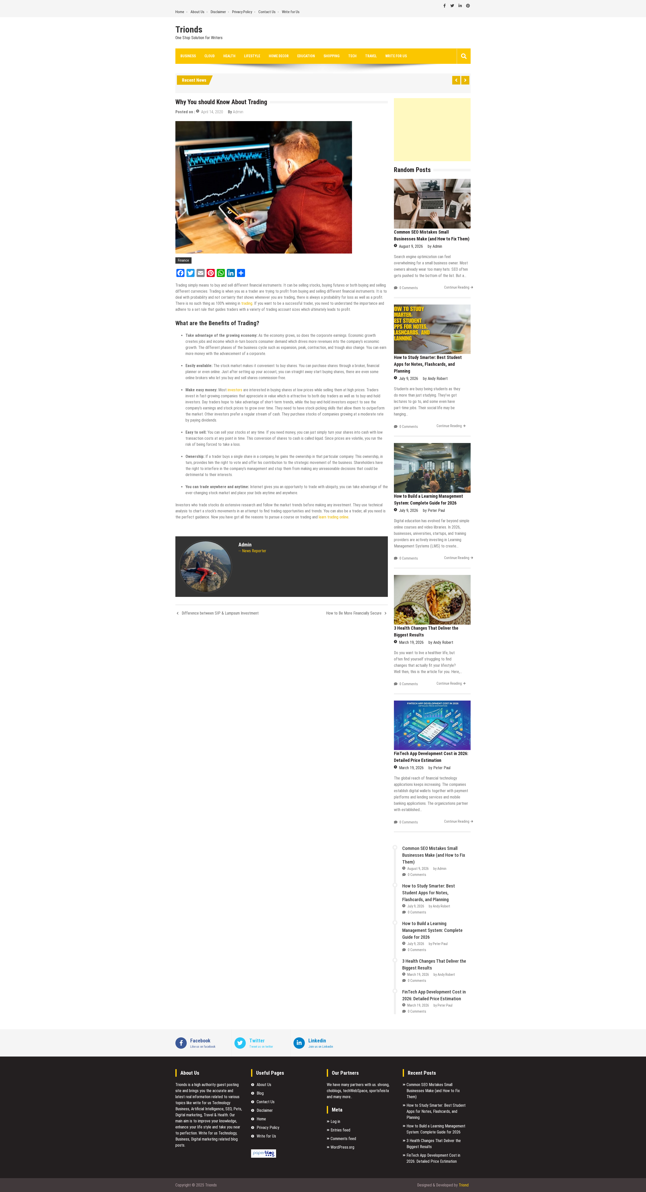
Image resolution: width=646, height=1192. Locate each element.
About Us (197, 12)
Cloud (209, 56)
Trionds (188, 30)
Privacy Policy (242, 12)
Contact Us (267, 12)
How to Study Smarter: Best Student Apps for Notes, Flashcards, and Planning (428, 364)
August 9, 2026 (411, 246)
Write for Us (291, 12)
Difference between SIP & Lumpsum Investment (220, 613)
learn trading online (333, 517)
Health (229, 56)
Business (188, 56)
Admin (238, 111)
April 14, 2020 (212, 111)
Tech (352, 56)
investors (235, 389)
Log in (335, 1121)
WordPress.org (342, 1147)
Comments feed (343, 1138)
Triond (464, 1185)
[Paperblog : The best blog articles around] (263, 1156)
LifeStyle (252, 56)
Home (179, 12)
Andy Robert (438, 378)
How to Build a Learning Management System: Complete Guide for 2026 (432, 930)
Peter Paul (436, 510)
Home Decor (279, 56)
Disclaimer (218, 12)
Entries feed (340, 1130)
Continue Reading (456, 287)
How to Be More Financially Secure (354, 613)
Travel (371, 56)
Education (306, 56)
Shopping (332, 56)
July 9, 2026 (408, 378)
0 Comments (408, 288)
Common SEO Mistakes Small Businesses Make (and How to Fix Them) (433, 855)
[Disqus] (281, 687)
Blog (260, 1093)
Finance (183, 260)
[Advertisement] (432, 129)
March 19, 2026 (411, 642)
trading (246, 303)
